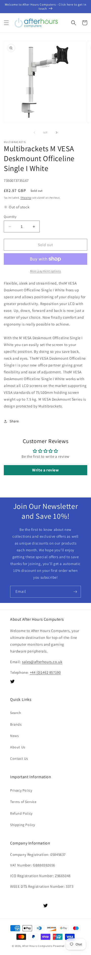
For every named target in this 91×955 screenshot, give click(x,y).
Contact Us (19, 758)
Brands (16, 724)
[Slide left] (34, 132)
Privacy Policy (21, 790)
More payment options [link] (45, 271)
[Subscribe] (75, 592)
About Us (17, 747)
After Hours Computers (37, 946)
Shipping (25, 197)
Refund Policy (21, 813)
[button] (6, 22)
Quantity (10, 216)
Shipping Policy (22, 824)
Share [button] (14, 421)
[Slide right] (56, 132)
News (14, 735)
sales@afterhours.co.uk (42, 661)
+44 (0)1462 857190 (45, 672)
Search (15, 712)
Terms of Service (23, 801)
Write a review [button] (45, 470)
